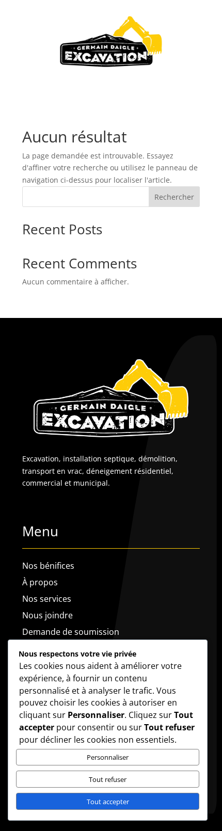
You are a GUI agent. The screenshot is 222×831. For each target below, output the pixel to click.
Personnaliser (108, 757)
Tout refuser (107, 779)
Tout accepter (108, 801)
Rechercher (174, 197)
